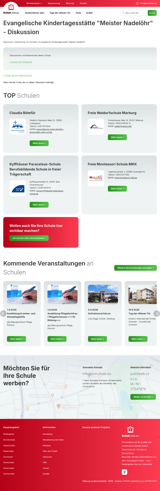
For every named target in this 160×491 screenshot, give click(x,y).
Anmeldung (47, 434)
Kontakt (83, 3)
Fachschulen (8, 468)
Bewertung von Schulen (26, 42)
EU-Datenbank (33, 3)
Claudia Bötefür (23, 113)
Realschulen (8, 451)
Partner (46, 468)
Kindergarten (8, 434)
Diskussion (8, 42)
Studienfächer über (34, 13)
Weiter (157, 313)
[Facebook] (124, 472)
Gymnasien (8, 457)
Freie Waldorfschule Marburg (112, 113)
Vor (3, 313)
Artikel (89, 13)
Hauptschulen (9, 445)
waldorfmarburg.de (123, 126)
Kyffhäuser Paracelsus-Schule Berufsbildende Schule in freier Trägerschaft (35, 169)
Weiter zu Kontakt (142, 397)
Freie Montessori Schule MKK (112, 164)
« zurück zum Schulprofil (21, 62)
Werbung (70, 3)
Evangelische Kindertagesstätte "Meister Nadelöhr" (62, 42)
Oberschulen (8, 462)
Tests (78, 13)
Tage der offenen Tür (59, 13)
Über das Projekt (50, 451)
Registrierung (54, 3)
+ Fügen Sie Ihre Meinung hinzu (17, 75)
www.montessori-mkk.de (125, 177)
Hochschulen (8, 474)
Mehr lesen (38, 143)
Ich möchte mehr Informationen (28, 238)
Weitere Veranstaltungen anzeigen (135, 268)
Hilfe (45, 462)
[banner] (11, 8)
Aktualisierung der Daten (53, 440)
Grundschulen (9, 440)
